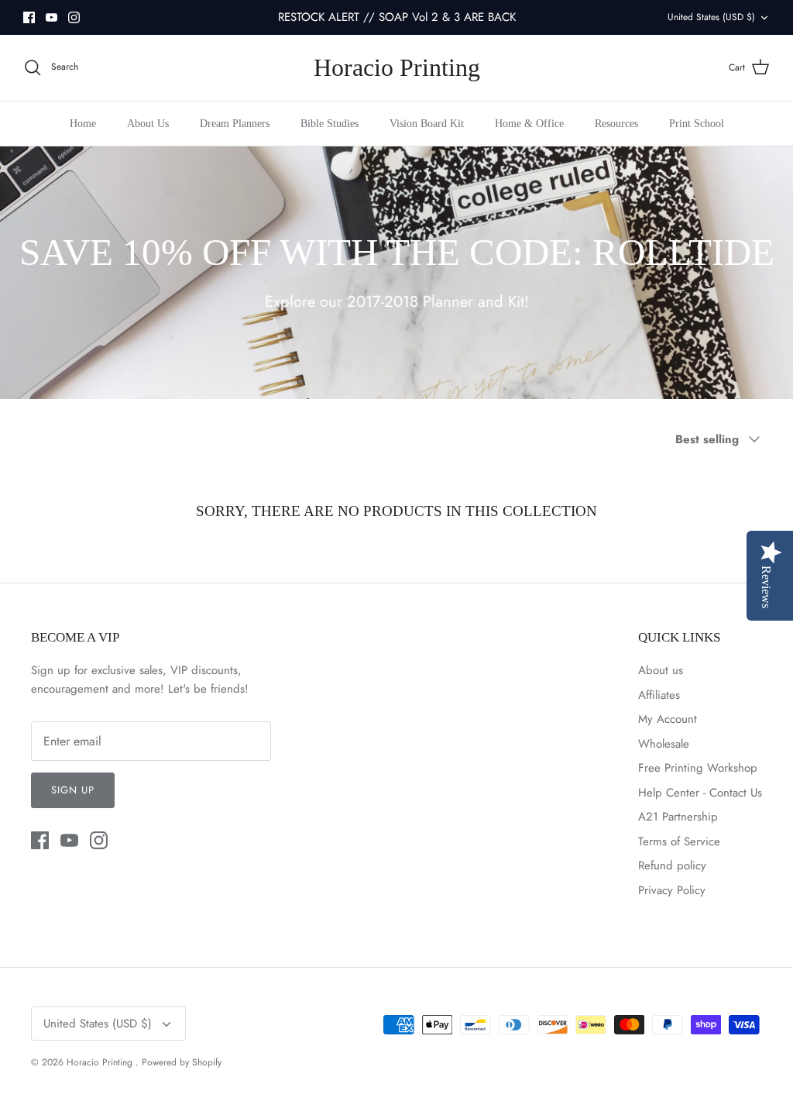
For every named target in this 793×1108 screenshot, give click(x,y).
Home (83, 123)
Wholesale (663, 743)
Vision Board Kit (427, 123)
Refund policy (672, 865)
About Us (148, 123)
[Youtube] (51, 17)
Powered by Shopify (181, 1062)
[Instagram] (74, 17)
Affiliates (659, 695)
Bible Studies (329, 123)
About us (660, 670)
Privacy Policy (671, 890)
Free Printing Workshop (697, 767)
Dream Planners (234, 123)
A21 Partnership (678, 816)
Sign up (72, 790)
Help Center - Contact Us (700, 792)
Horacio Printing (101, 1062)
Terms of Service (679, 841)
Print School (696, 123)
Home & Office (529, 123)
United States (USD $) (711, 17)
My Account (667, 719)
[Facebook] (29, 17)
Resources (616, 123)
